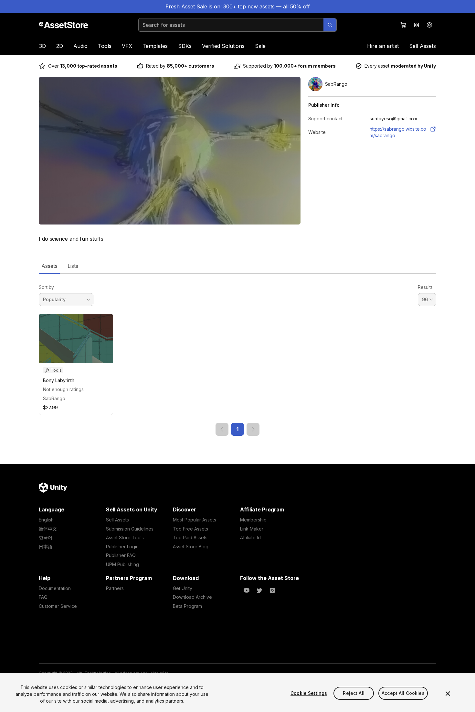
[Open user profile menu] (429, 24)
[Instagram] (272, 590)
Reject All (353, 693)
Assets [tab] (49, 266)
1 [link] (237, 429)
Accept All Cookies (403, 693)
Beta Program (187, 606)
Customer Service (58, 606)
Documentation (55, 588)
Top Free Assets (190, 528)
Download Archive (192, 597)
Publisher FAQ (121, 555)
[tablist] (237, 266)
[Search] (329, 24)
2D (59, 46)
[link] (222, 429)
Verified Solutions (223, 46)
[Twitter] (259, 590)
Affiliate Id (250, 537)
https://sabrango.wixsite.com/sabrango (398, 132)
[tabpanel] (237, 355)
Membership (253, 519)
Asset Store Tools (125, 537)
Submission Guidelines (129, 528)
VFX (127, 46)
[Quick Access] (416, 24)
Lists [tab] (73, 266)
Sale (260, 46)
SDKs (185, 46)
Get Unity (182, 588)
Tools (104, 46)
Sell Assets (422, 46)
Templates (155, 46)
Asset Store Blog (190, 546)
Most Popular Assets (194, 519)
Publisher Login (122, 546)
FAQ (43, 597)
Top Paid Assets (190, 537)
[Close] (448, 693)
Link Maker (251, 528)
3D (42, 46)
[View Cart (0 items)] (403, 24)
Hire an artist (383, 46)
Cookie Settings (308, 693)
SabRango (54, 398)
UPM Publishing (122, 564)
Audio (80, 46)
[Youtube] (246, 590)
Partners (115, 588)
